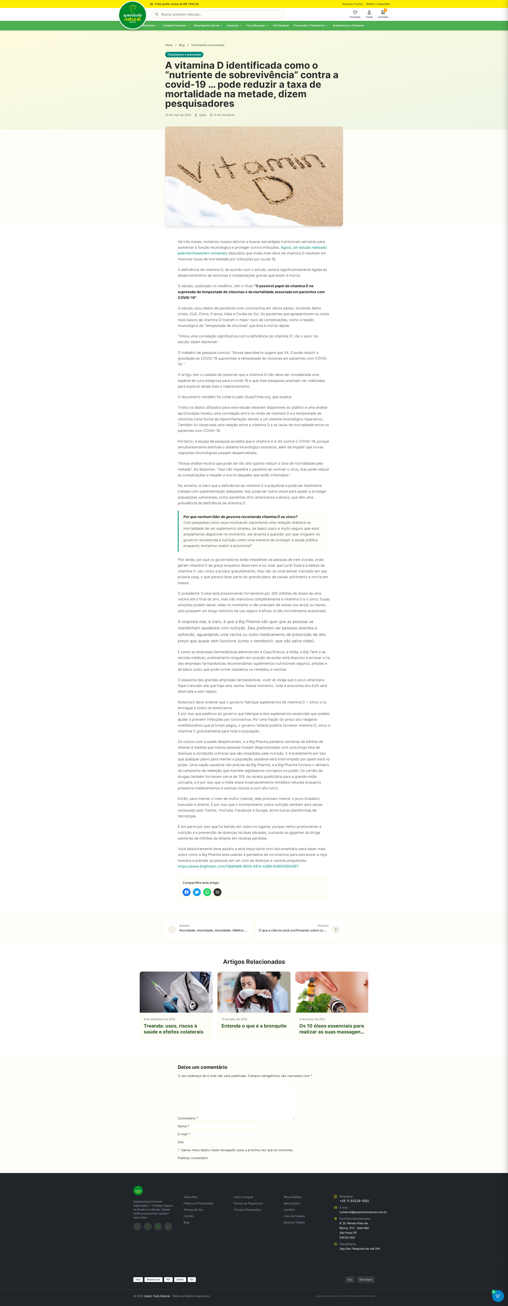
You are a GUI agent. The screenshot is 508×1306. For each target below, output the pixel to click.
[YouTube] (158, 1227)
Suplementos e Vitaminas (348, 25)
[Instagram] (148, 1227)
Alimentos (148, 25)
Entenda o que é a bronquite (254, 1026)
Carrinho (289, 1209)
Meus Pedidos (293, 1197)
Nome (183, 1126)
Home (169, 45)
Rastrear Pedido (352, 4)
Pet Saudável (281, 25)
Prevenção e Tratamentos (309, 25)
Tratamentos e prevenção (207, 45)
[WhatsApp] (168, 1227)
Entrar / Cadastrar (378, 4)
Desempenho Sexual (206, 25)
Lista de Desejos (294, 1216)
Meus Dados (292, 1203)
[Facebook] (137, 1227)
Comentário (188, 1118)
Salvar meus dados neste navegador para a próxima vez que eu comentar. (237, 1150)
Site (181, 1142)
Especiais (233, 25)
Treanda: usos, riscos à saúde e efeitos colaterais (173, 1029)
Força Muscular (255, 25)
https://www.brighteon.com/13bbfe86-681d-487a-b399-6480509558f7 (238, 866)
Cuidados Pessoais (174, 25)
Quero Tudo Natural (157, 1296)
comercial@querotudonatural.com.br (363, 1212)
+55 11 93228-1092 (354, 1201)
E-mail (184, 1134)
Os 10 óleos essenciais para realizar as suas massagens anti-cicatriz (331, 1032)
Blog (182, 45)
